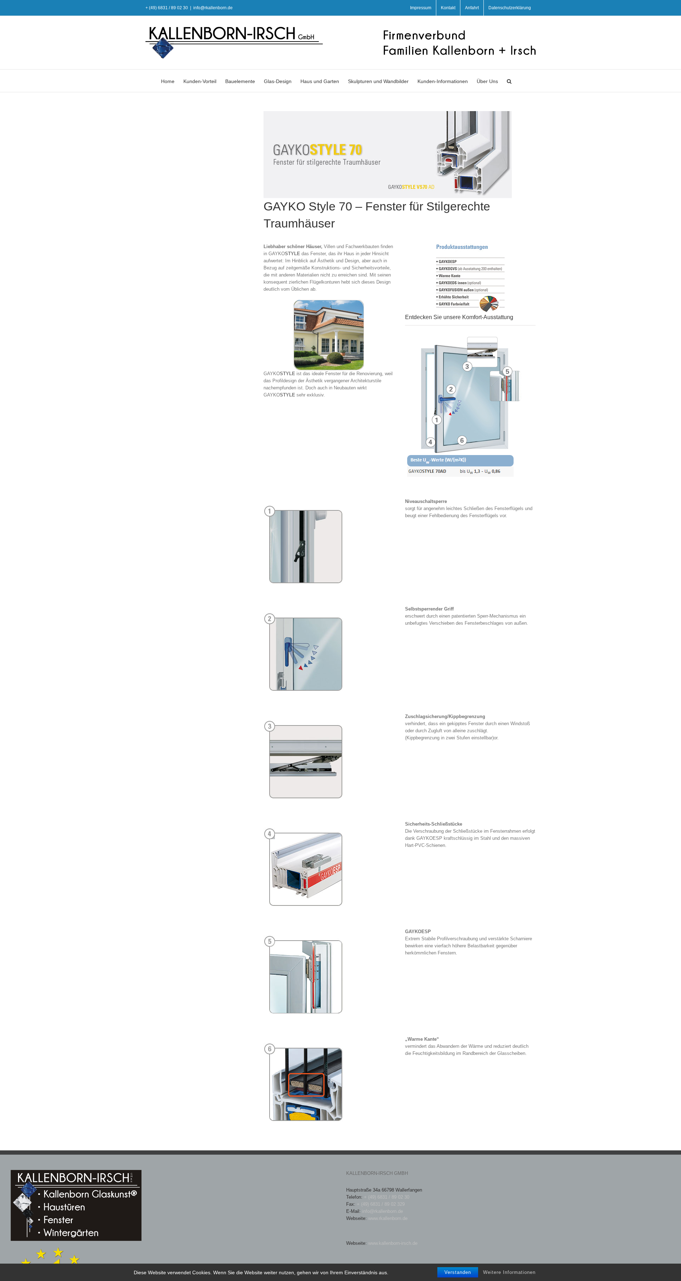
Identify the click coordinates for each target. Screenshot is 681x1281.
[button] (509, 81)
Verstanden (457, 1272)
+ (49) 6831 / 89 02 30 (386, 1197)
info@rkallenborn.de (213, 7)
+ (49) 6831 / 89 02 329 (381, 1204)
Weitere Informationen (509, 1272)
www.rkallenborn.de (388, 1218)
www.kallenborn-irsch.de (392, 1243)
